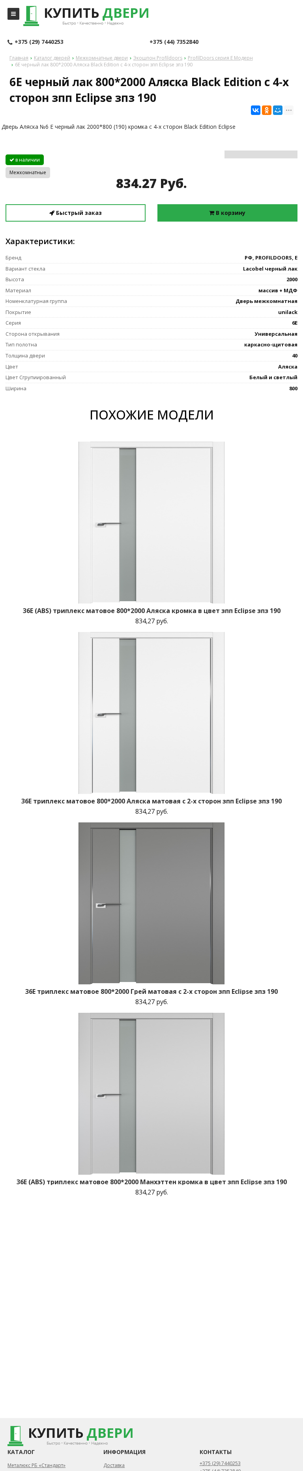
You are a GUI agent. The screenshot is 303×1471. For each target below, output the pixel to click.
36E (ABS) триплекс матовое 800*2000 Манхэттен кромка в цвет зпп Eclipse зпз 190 (152, 1182)
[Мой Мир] (277, 110)
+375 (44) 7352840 (174, 41)
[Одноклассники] (266, 110)
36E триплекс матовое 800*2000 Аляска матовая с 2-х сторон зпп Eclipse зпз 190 (151, 801)
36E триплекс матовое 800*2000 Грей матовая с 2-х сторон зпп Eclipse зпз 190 (151, 991)
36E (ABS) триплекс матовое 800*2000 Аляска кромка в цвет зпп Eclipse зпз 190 (152, 611)
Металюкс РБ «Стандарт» (36, 1465)
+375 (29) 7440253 (39, 41)
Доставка (114, 1465)
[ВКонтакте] (255, 110)
